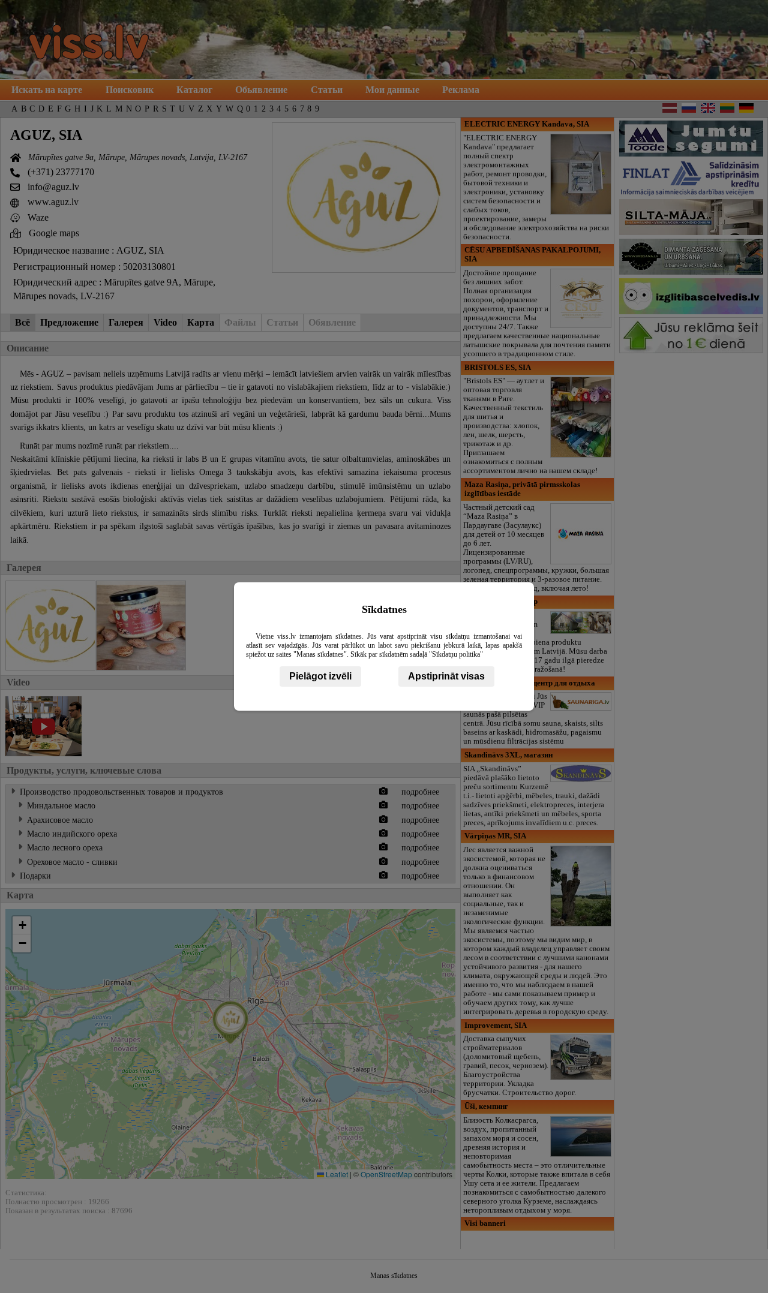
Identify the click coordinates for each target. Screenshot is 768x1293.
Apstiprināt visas (446, 676)
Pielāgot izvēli (320, 676)
